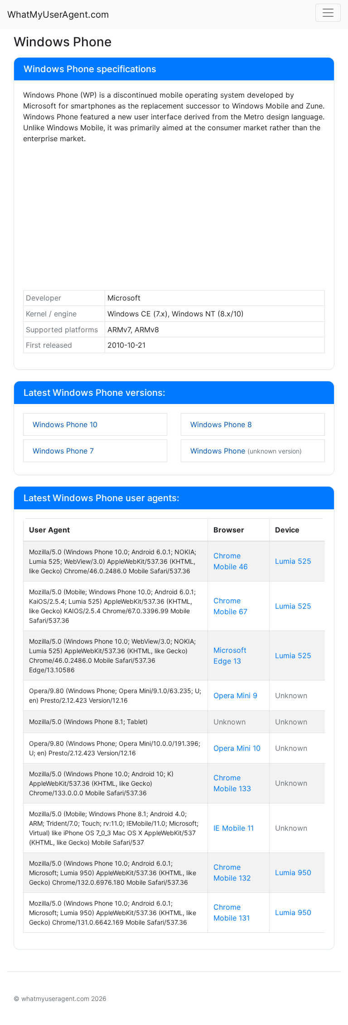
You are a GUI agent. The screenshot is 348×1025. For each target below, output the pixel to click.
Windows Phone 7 (63, 450)
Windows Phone (246, 450)
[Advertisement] (174, 219)
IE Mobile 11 (233, 828)
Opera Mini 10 (237, 748)
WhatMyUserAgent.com (58, 14)
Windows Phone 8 (221, 424)
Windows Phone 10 (65, 424)
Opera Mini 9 (235, 695)
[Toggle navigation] (328, 13)
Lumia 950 (293, 872)
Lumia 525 (293, 561)
